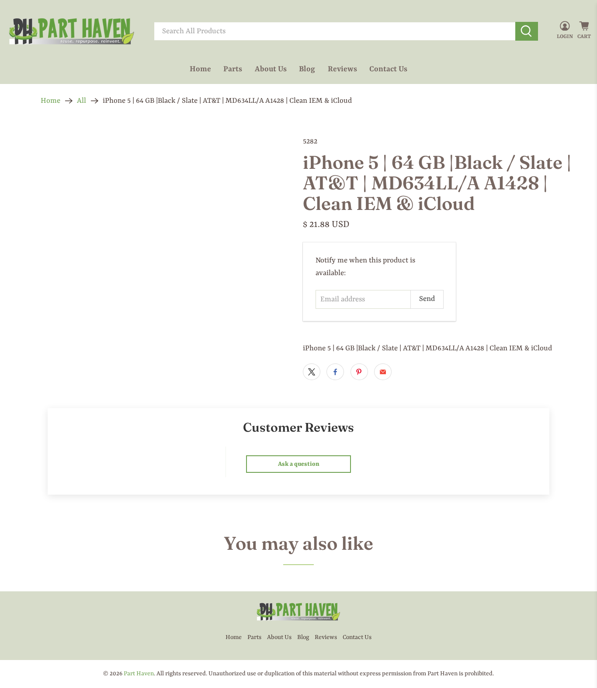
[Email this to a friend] (383, 371)
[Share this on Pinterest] (359, 371)
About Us (271, 69)
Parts (232, 69)
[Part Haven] (71, 31)
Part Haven (139, 673)
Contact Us (388, 69)
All (81, 101)
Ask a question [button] (298, 464)
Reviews (342, 69)
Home (200, 69)
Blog (307, 69)
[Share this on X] (311, 371)
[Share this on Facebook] (335, 371)
